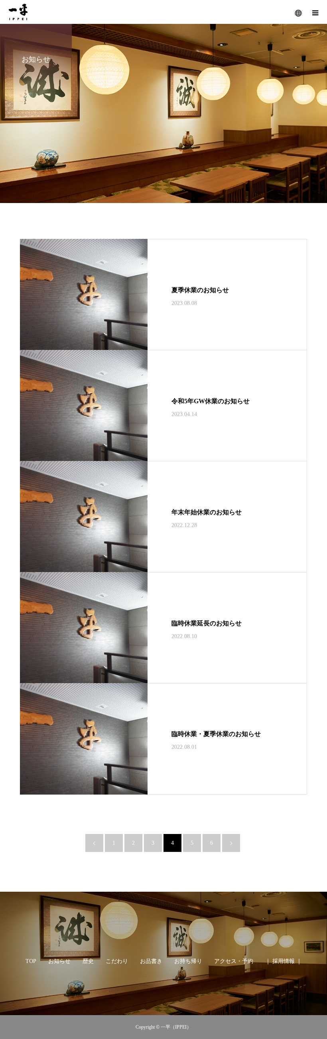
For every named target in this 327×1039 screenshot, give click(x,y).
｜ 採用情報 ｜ (283, 961)
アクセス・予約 (233, 961)
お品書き (151, 961)
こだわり (117, 961)
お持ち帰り (188, 961)
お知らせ (59, 961)
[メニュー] (315, 12)
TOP (31, 961)
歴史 (88, 961)
